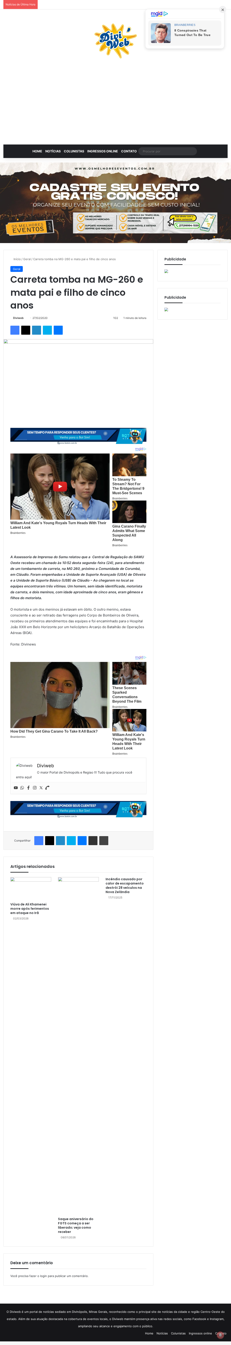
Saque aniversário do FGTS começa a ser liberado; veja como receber (75, 1225)
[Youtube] (16, 788)
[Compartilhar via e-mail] (92, 840)
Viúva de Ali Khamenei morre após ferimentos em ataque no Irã (29, 908)
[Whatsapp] (22, 788)
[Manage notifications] (220, 1335)
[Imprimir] (103, 840)
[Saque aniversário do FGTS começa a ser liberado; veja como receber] (78, 1046)
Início (17, 259)
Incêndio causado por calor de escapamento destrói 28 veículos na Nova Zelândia (125, 885)
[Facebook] (14, 330)
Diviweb (18, 318)
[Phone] (47, 788)
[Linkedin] (36, 330)
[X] (25, 330)
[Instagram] (35, 788)
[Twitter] (41, 788)
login (43, 1276)
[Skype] (47, 330)
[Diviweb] (115, 40)
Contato (129, 151)
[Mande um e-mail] (25, 318)
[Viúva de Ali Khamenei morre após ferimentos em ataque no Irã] (30, 888)
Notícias (53, 151)
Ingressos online (102, 151)
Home (37, 151)
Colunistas (74, 151)
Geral (27, 259)
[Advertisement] (115, 103)
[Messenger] (58, 330)
